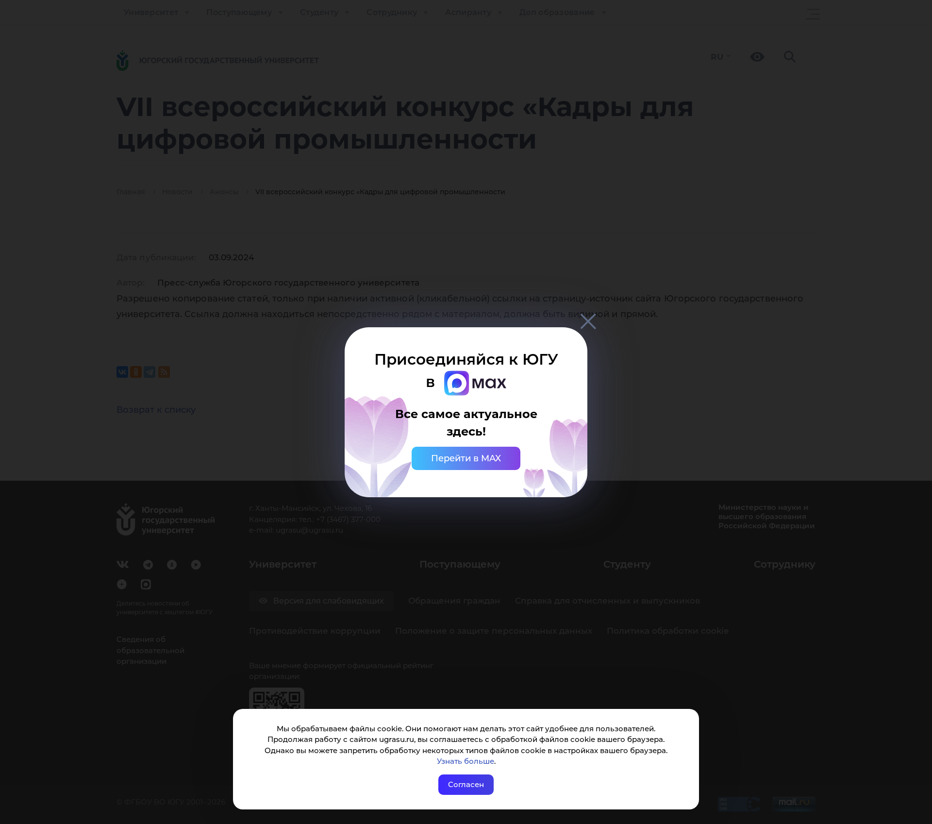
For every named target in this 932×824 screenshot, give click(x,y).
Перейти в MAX (466, 458)
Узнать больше (465, 761)
